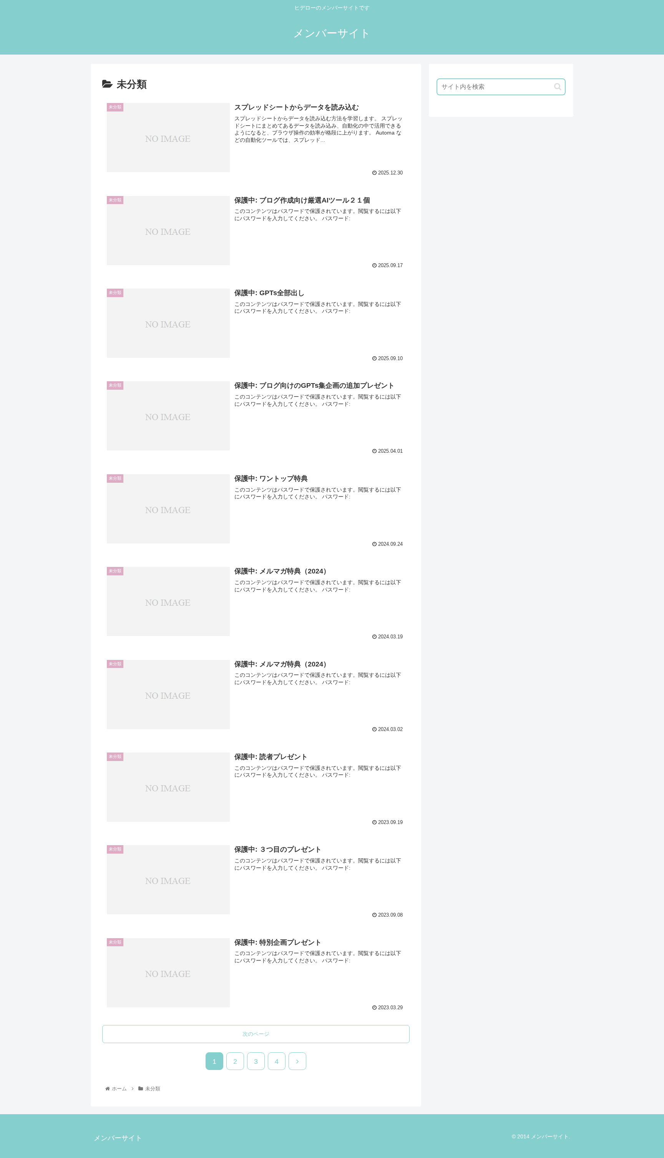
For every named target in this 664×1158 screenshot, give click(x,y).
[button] (557, 86)
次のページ (255, 1034)
